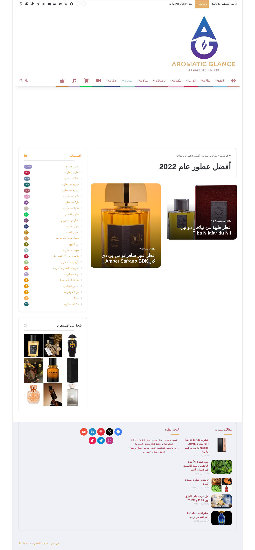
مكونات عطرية (71, 196)
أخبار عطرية (72, 226)
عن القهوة (74, 244)
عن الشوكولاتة (71, 292)
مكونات (177, 80)
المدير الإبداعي (71, 286)
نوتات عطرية (72, 274)
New (76, 298)
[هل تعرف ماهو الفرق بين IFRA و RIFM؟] (221, 501)
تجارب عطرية (71, 172)
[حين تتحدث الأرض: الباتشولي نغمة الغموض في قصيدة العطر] (221, 467)
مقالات (207, 80)
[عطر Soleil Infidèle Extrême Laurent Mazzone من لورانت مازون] (221, 445)
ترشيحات (161, 80)
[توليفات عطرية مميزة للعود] (221, 485)
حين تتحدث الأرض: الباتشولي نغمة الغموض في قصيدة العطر (196, 465)
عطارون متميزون (70, 220)
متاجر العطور (72, 214)
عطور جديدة (72, 166)
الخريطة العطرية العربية (66, 268)
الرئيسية (224, 155)
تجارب (192, 80)
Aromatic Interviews (67, 238)
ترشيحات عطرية (70, 190)
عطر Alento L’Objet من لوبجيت (176, 3)
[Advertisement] (127, 116)
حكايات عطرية (71, 304)
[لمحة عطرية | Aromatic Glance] (204, 43)
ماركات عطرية (71, 202)
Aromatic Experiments (66, 256)
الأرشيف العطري (70, 262)
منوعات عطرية (209, 155)
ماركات (144, 80)
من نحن (55, 543)
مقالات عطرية (71, 178)
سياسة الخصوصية (39, 543)
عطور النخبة (72, 232)
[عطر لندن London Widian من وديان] (221, 518)
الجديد (221, 80)
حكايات (113, 80)
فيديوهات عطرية (70, 184)
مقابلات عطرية (71, 208)
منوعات (128, 80)
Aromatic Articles (69, 280)
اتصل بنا (23, 543)
